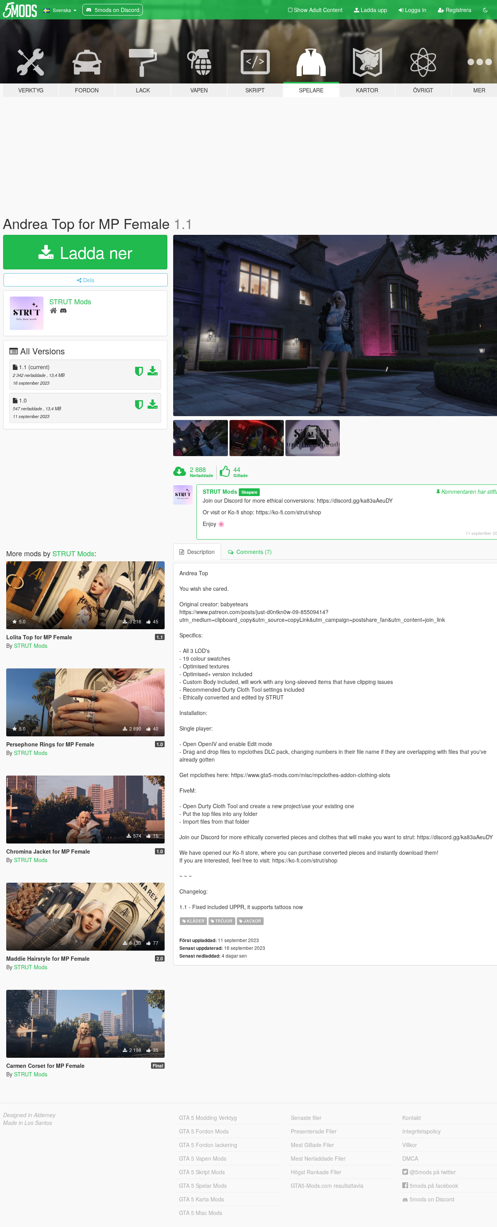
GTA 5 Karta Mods (201, 1199)
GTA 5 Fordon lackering (208, 1145)
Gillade (240, 475)
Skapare (249, 492)
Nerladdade (201, 475)
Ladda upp (373, 10)
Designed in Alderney (29, 1115)
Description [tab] (199, 551)
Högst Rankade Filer (316, 1172)
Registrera (457, 10)
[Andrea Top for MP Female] (200, 438)
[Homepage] (53, 310)
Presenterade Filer (314, 1131)
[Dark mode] (485, 9)
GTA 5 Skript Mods (202, 1172)
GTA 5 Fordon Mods (204, 1131)
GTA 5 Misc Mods (200, 1213)
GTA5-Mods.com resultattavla (327, 1185)
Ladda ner (93, 252)
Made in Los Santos (27, 1122)
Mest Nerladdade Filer (318, 1158)
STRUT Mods (70, 301)
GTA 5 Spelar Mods (203, 1185)
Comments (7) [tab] (252, 551)
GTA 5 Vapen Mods (202, 1158)
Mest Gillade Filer (312, 1145)
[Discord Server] (63, 310)
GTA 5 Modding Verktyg (208, 1117)
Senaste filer (306, 1117)
